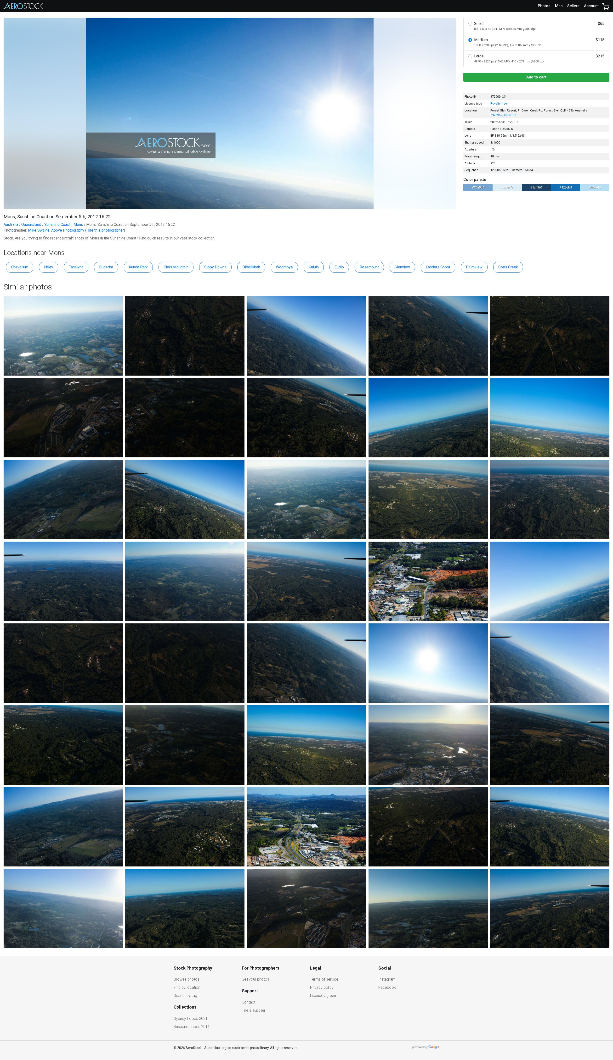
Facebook (387, 987)
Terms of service (324, 979)
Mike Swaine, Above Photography (56, 230)
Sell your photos (255, 979)
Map (559, 6)
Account (591, 6)
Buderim (106, 267)
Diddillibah (251, 267)
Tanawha (76, 267)
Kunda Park (138, 267)
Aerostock (23, 6)
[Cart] (605, 6)
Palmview (474, 267)
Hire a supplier (253, 1010)
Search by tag (185, 995)
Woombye (284, 267)
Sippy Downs (215, 267)
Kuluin (314, 267)
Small (539, 26)
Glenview (402, 267)
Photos (544, 6)
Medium (539, 42)
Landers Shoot (438, 267)
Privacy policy (322, 987)
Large (539, 58)
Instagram (387, 979)
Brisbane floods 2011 (192, 1026)
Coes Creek (508, 267)
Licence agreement (326, 995)
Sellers (573, 6)
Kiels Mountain (176, 267)
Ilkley (48, 267)
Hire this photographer (105, 230)
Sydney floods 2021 (191, 1018)
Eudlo (339, 267)
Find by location (187, 987)
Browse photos (186, 979)
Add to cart (536, 77)
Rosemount (369, 267)
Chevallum (19, 267)
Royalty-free (498, 103)
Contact (248, 1002)
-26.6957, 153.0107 (503, 115)
